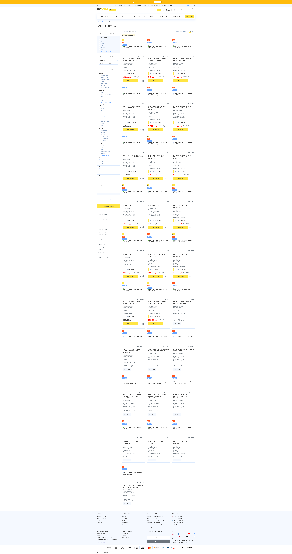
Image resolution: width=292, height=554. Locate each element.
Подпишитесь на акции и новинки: (156, 534)
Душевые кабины (104, 16)
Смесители (125, 16)
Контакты (170, 5)
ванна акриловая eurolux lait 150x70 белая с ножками (133, 486)
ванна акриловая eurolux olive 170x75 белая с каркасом (133, 156)
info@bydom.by (177, 524)
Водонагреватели (101, 533)
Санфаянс (99, 527)
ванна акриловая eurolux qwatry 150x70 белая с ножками (157, 396)
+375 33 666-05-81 (178, 518)
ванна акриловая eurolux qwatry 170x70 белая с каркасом (157, 107)
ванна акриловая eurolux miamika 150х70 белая (132, 205)
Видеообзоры (125, 537)
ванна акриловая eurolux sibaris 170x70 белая (182, 59)
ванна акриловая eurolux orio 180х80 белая (157, 205)
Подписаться (159, 541)
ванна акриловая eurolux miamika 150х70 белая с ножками (157, 441)
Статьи (124, 535)
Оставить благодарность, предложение (182, 540)
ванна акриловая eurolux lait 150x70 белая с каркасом (158, 350)
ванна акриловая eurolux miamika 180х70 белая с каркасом (157, 156)
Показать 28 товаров (108, 206)
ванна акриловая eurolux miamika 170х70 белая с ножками (182, 441)
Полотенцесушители (102, 531)
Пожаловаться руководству (179, 542)
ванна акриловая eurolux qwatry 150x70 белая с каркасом (132, 396)
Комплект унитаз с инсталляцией (105, 537)
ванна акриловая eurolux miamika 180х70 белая (132, 59)
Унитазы (152, 16)
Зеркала (99, 535)
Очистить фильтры (108, 199)
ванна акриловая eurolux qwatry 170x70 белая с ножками (132, 441)
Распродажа (122, 5)
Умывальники (177, 16)
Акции (116, 5)
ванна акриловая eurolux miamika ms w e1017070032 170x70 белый (157, 254)
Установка (146, 5)
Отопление (101, 252)
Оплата (128, 5)
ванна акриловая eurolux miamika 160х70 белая (157, 302)
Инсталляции (164, 16)
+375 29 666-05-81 (178, 516)
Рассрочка (139, 5)
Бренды (124, 516)
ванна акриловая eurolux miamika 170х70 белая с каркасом (182, 254)
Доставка (133, 5)
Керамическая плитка (102, 529)
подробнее (149, 2)
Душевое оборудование (103, 516)
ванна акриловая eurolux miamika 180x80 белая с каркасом (182, 156)
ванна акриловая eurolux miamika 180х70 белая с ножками (132, 350)
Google (100, 542)
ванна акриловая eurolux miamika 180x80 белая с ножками (182, 396)
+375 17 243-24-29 (178, 520)
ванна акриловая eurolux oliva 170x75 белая (132, 107)
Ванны (116, 16)
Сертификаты (125, 533)
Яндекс (105, 542)
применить (158, 2)
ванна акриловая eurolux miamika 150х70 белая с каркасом (182, 205)
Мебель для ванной (139, 16)
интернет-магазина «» (109, 539)
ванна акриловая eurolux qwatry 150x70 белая (182, 302)
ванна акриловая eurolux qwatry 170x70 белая (157, 59)
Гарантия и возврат (155, 5)
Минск (100, 5)
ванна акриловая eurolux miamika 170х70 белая (132, 253)
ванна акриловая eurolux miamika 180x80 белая (182, 107)
